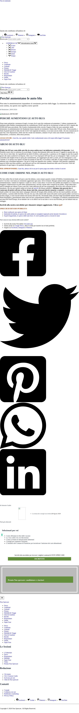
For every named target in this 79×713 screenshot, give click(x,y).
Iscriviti (39, 559)
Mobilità (7, 658)
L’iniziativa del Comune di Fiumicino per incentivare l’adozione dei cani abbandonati (33, 543)
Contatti (6, 690)
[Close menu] (2, 598)
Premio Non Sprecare (11, 664)
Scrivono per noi (9, 678)
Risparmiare (8, 75)
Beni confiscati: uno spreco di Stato (15, 212)
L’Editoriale (8, 653)
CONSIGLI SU (12, 43)
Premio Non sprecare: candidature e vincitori (26, 580)
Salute (13, 54)
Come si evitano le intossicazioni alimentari (20, 539)
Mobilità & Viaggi (10, 70)
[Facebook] (39, 253)
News (6, 62)
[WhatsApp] (39, 426)
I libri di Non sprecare (11, 680)
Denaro (13, 50)
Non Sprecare (4, 602)
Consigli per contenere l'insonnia (16, 541)
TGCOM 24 (32, 31)
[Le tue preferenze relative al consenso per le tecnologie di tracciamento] (2, 535)
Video (6, 662)
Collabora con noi (10, 692)
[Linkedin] (39, 472)
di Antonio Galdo (5, 505)
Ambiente (7, 64)
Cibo (12, 47)
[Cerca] (28, 39)
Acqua (13, 45)
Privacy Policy (9, 696)
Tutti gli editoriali (5, 522)
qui (60, 205)
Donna (6, 68)
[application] (19, 43)
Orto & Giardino (9, 72)
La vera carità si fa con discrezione (17, 538)
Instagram (21, 227)
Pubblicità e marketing (11, 694)
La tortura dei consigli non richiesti (42, 513)
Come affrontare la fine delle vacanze (18, 536)
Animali (6, 66)
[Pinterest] (39, 379)
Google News (19, 226)
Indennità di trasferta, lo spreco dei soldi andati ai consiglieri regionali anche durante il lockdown (35, 214)
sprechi (36, 188)
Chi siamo (7, 674)
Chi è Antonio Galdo (11, 676)
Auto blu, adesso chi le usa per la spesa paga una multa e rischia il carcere (42, 168)
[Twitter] (39, 316)
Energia (13, 52)
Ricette (6, 74)
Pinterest (29, 227)
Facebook (14, 227)
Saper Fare (7, 79)
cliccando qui (28, 224)
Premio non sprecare (8, 564)
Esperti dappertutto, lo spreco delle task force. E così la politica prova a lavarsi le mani (32, 216)
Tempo (13, 56)
